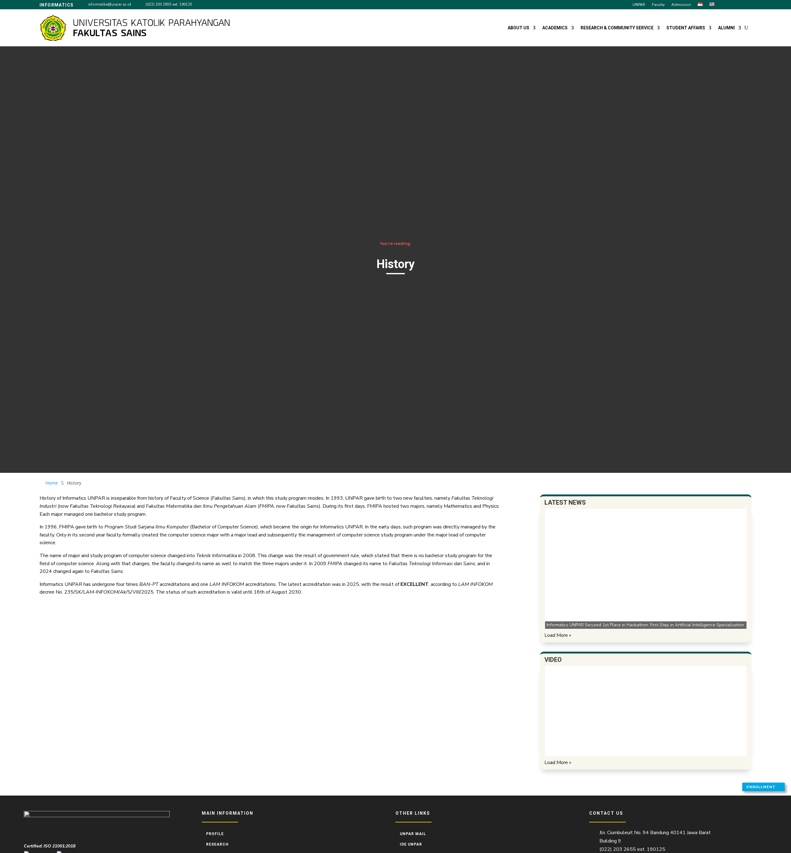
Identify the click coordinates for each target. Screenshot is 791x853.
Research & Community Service (617, 27)
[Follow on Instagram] (736, 4)
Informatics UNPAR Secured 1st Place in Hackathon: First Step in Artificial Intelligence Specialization (645, 625)
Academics (555, 27)
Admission (681, 4)
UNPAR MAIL (413, 834)
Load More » (557, 635)
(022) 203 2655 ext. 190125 (169, 4)
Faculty (658, 4)
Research (217, 844)
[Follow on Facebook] (725, 4)
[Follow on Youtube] (747, 4)
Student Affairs (685, 27)
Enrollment (761, 787)
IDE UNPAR (411, 844)
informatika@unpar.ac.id (109, 4)
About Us (518, 27)
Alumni (726, 27)
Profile (215, 834)
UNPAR (638, 4)
